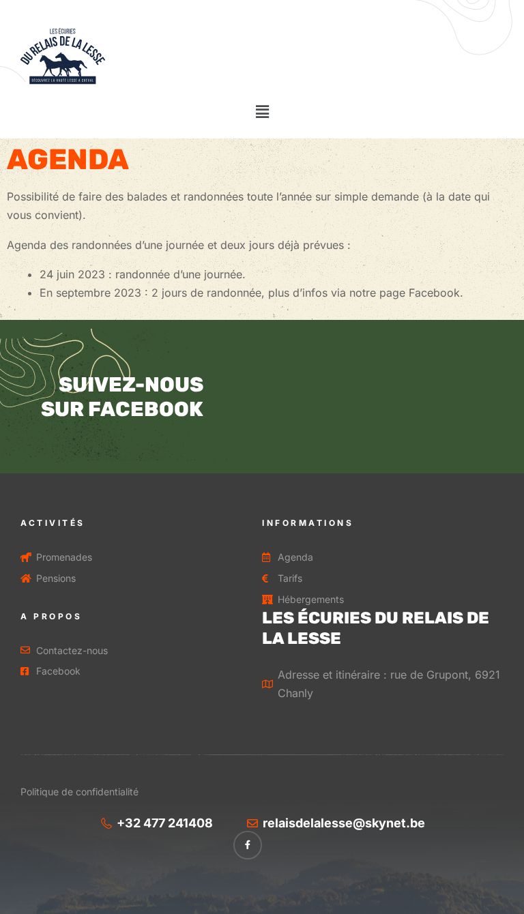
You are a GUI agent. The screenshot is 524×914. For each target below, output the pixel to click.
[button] (262, 111)
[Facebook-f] (247, 845)
